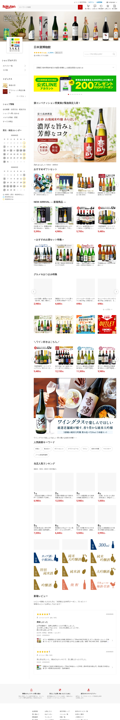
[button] (111, 2)
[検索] (80, 7)
